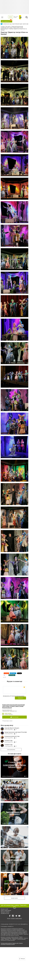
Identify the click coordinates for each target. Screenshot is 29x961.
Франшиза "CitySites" (5, 911)
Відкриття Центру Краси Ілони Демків (14, 789)
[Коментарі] (5, 677)
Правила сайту (15, 943)
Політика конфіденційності (6, 943)
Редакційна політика (10, 944)
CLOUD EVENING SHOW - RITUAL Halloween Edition (14, 766)
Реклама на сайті (4, 909)
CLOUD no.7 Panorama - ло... (8, 776)
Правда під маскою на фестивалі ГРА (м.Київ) (15, 732)
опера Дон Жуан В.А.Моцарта (11, 728)
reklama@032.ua (24, 924)
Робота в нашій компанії (6, 910)
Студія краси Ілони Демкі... (7, 799)
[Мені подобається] (3, 677)
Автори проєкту (18, 918)
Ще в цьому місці (11, 749)
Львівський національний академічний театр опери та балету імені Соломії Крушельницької (13, 706)
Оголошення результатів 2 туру (11, 736)
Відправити (20, 697)
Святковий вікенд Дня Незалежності (14, 813)
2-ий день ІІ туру (8, 740)
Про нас (8, 918)
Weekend (14, 836)
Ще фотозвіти (14, 898)
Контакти (13, 918)
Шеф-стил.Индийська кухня (14, 883)
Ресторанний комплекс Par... (8, 823)
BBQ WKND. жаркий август (14, 860)
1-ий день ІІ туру (8, 744)
